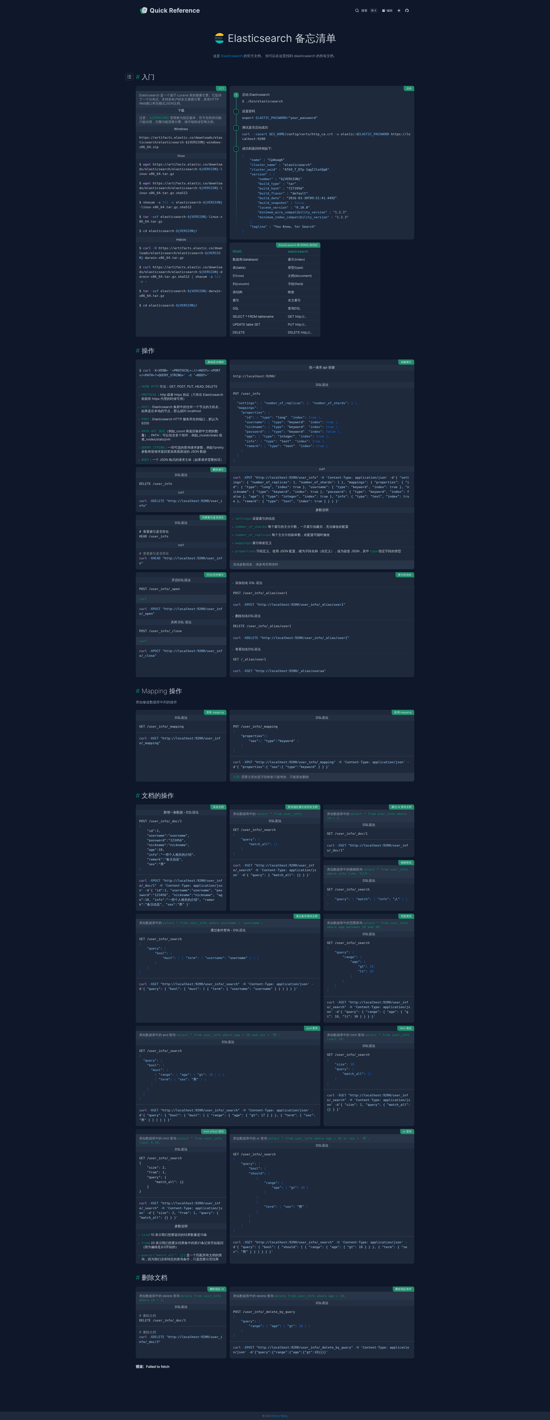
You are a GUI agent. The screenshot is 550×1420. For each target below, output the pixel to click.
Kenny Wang (279, 1415)
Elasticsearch (232, 56)
